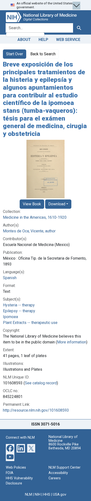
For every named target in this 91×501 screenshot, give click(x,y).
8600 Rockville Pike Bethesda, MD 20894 (65, 446)
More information (71, 342)
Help (43, 39)
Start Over (14, 54)
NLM (28, 494)
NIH (38, 494)
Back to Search (43, 54)
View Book (32, 204)
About (24, 39)
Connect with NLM (20, 437)
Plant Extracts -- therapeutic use (30, 322)
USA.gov (59, 494)
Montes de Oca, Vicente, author (29, 231)
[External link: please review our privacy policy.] (10, 448)
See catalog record (41, 383)
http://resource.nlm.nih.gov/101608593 (36, 410)
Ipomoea (10, 316)
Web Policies (16, 467)
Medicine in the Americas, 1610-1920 (34, 217)
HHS (46, 494)
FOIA (9, 473)
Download (56, 204)
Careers (55, 478)
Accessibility (58, 473)
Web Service (68, 39)
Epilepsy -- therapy (19, 311)
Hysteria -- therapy (19, 305)
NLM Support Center (65, 467)
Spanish (10, 277)
